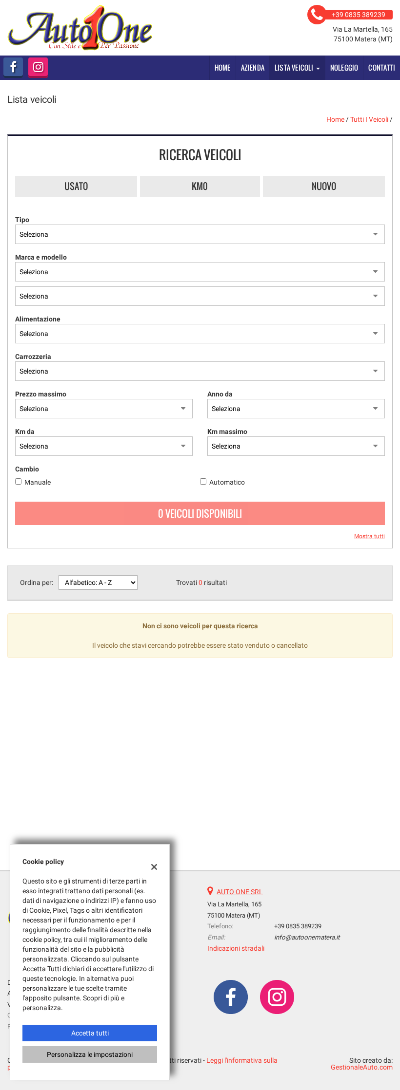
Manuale (37, 482)
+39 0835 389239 (297, 926)
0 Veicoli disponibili (200, 513)
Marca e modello (41, 257)
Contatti (381, 67)
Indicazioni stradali (235, 948)
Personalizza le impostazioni (90, 1054)
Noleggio (344, 67)
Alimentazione (37, 319)
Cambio (27, 469)
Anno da (220, 394)
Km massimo (227, 431)
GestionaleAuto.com (362, 1067)
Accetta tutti (90, 1033)
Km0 (200, 186)
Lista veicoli (295, 67)
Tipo (22, 220)
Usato (76, 186)
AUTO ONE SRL (240, 892)
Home (223, 67)
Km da (25, 431)
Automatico (227, 482)
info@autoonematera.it (307, 937)
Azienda (252, 67)
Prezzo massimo (40, 394)
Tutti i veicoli (369, 119)
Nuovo (324, 186)
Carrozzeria (33, 356)
